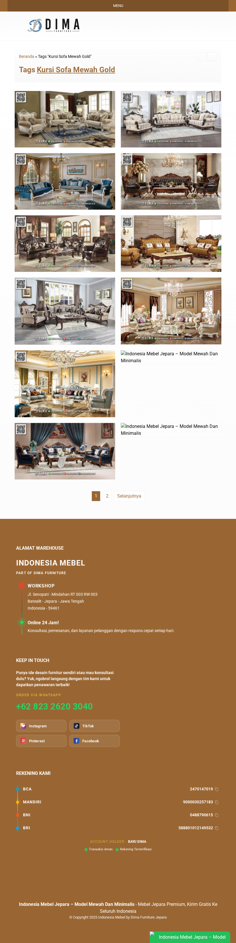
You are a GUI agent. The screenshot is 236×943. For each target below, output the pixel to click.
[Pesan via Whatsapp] (182, 26)
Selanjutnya (129, 496)
